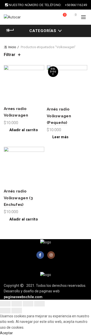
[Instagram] (51, 255)
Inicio (12, 47)
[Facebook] (40, 255)
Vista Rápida (39, 78)
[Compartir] (16, 303)
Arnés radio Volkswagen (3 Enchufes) (18, 198)
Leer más (60, 137)
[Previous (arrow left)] (5, 310)
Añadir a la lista (39, 69)
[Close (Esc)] (5, 303)
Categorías (42, 31)
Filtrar (9, 54)
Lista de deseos (64, 14)
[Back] (10, 30)
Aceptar (6, 333)
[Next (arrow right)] (16, 310)
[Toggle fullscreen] (28, 303)
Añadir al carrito (23, 130)
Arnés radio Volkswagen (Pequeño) (59, 116)
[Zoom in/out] (39, 303)
